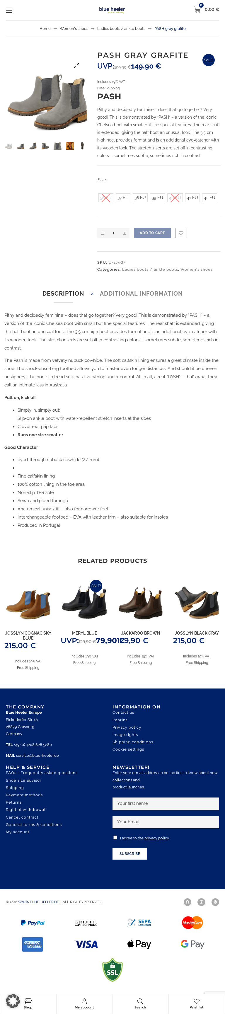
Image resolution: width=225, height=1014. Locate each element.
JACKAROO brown (140, 633)
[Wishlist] (197, 1001)
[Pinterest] (215, 902)
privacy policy (156, 838)
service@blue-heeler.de (37, 755)
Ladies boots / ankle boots (121, 28)
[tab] (63, 294)
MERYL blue (84, 633)
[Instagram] (201, 902)
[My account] (84, 1001)
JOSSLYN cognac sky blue (28, 635)
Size (102, 180)
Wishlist (197, 1007)
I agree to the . (144, 838)
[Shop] (28, 1001)
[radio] (105, 197)
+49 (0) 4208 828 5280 (33, 744)
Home (45, 28)
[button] (76, 65)
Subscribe (130, 854)
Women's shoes (74, 28)
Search (140, 1007)
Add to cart (152, 233)
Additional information (141, 293)
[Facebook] (187, 902)
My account (84, 1007)
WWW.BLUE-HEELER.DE (39, 902)
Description (63, 293)
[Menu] (9, 10)
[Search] (140, 1001)
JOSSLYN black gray (197, 633)
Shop (28, 1007)
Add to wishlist (181, 233)
